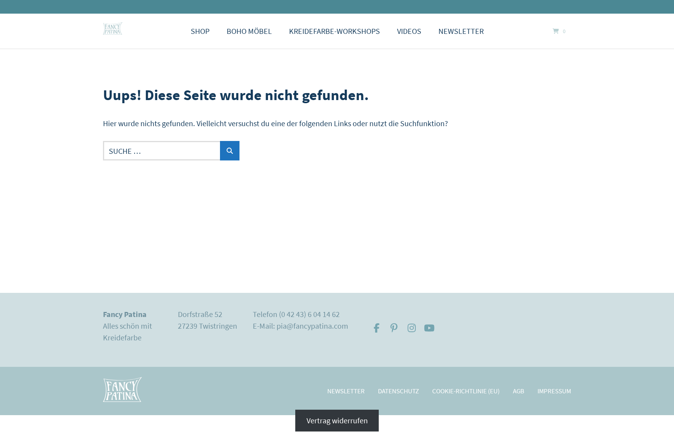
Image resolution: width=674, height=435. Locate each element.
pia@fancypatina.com (312, 326)
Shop (200, 31)
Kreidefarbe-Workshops (334, 31)
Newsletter (461, 31)
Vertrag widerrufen (337, 421)
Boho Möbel (249, 31)
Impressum (554, 391)
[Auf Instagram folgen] (412, 328)
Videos (409, 31)
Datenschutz (398, 391)
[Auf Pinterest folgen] (394, 328)
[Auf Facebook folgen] (376, 328)
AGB (518, 391)
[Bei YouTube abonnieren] (429, 328)
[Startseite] (112, 28)
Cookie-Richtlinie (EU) (466, 391)
